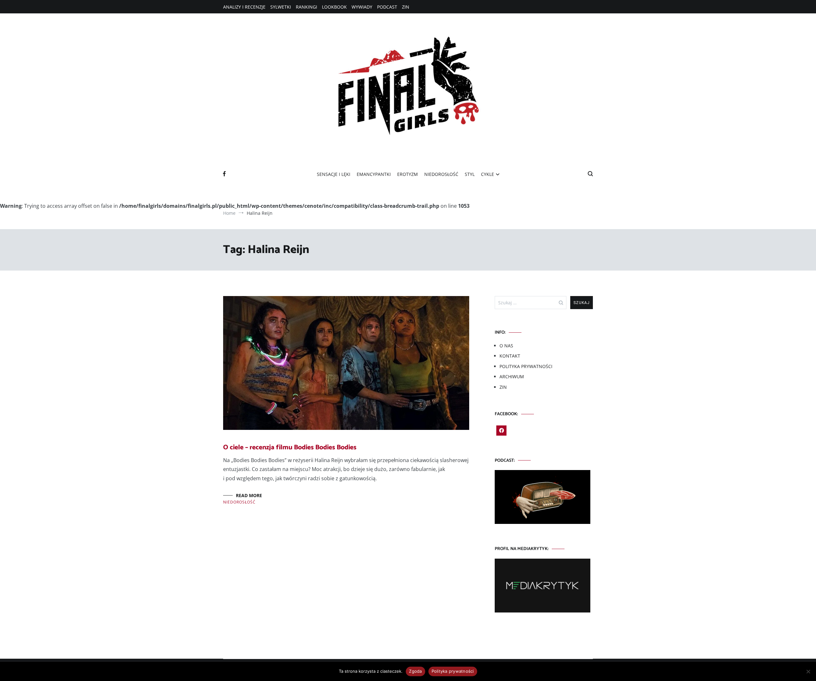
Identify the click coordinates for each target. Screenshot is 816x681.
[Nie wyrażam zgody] (808, 671)
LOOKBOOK (334, 7)
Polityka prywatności (453, 671)
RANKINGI (306, 7)
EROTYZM (407, 174)
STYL (470, 174)
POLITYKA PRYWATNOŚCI (525, 366)
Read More (249, 495)
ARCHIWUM (511, 376)
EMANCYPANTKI (374, 174)
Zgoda (415, 671)
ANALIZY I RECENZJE (244, 7)
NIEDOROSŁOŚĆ (441, 174)
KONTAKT (509, 356)
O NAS (506, 346)
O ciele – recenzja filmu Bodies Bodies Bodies (289, 447)
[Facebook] (501, 430)
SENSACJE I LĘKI (333, 174)
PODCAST (387, 7)
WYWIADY (362, 7)
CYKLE (487, 174)
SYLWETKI (280, 7)
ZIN (405, 7)
